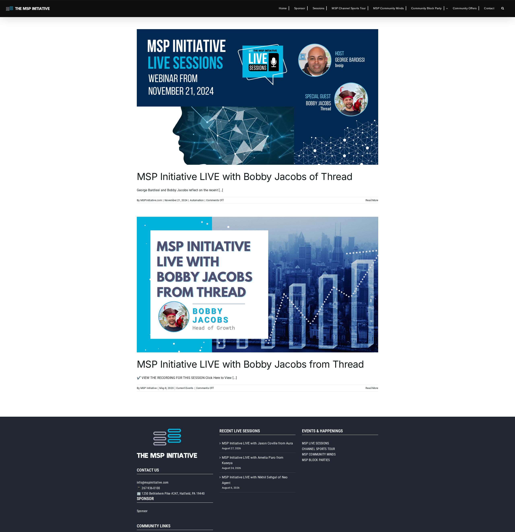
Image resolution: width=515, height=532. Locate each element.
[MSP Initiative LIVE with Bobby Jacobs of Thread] (257, 97)
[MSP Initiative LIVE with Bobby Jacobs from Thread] (257, 284)
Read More (372, 200)
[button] (502, 8)
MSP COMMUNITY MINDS (319, 454)
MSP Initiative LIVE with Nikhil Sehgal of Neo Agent (255, 480)
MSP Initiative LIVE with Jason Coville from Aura (257, 443)
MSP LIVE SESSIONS (315, 443)
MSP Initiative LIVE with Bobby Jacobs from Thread (250, 364)
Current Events (184, 388)
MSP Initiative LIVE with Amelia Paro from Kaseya (252, 460)
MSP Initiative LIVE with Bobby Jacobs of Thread (244, 176)
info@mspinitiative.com (152, 482)
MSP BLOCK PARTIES (316, 460)
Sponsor (142, 511)
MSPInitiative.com (151, 200)
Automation (196, 200)
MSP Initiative (148, 388)
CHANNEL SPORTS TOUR (318, 449)
